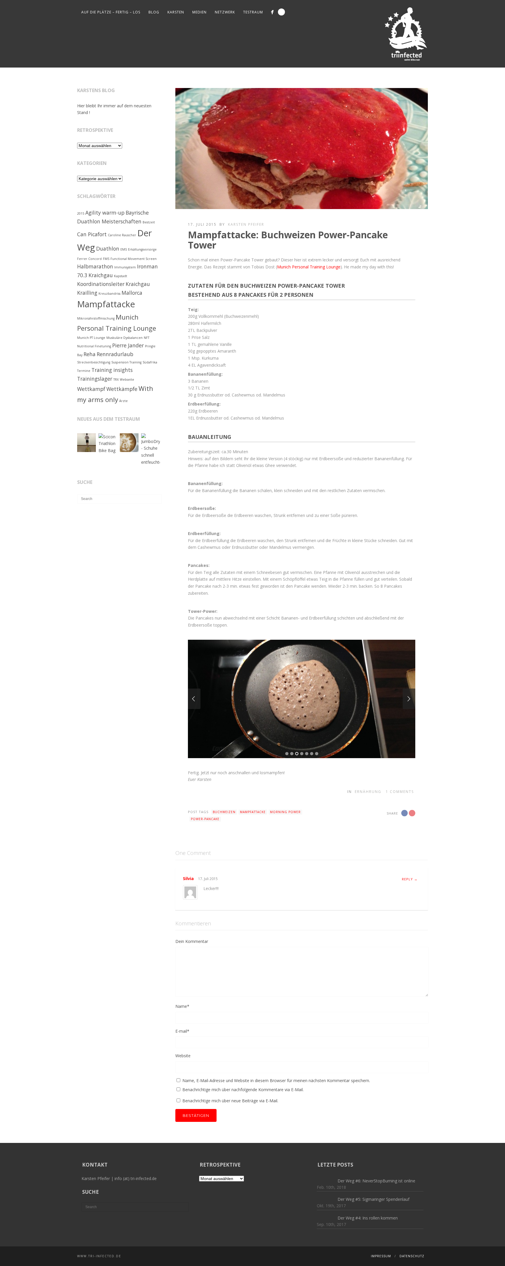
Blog (153, 12)
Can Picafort (92, 234)
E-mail (182, 1031)
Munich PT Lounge (91, 338)
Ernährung (368, 791)
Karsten (175, 12)
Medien (199, 12)
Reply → (410, 879)
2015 (80, 213)
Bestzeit (149, 222)
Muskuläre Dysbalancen (124, 338)
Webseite (127, 379)
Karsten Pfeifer (246, 224)
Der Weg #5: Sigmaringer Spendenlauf (373, 1199)
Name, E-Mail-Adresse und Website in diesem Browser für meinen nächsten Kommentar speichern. (276, 1080)
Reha (90, 354)
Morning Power (285, 812)
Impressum (381, 1256)
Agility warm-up (104, 212)
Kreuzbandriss (109, 294)
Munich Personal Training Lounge (308, 267)
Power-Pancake (205, 819)
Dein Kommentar (191, 941)
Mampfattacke (253, 812)
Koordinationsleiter (100, 283)
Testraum (253, 12)
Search (281, 11)
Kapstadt (120, 276)
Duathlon (107, 248)
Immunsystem (125, 267)
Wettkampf (91, 388)
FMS (106, 259)
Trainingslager (94, 378)
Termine (83, 371)
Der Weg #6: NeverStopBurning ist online (376, 1181)
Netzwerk (225, 12)
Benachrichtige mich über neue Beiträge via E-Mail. (230, 1100)
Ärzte (123, 401)
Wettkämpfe (121, 388)
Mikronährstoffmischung (96, 318)
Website (183, 1055)
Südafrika (150, 362)
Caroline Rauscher (122, 235)
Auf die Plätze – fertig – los (110, 12)
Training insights (112, 369)
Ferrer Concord (89, 259)
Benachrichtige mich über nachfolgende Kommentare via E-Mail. (243, 1089)
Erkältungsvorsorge (142, 249)
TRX (116, 379)
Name (182, 1006)
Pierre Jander (128, 345)
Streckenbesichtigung (93, 362)
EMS (123, 249)
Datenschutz (411, 1256)
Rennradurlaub (115, 354)
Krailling (87, 292)
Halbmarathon (95, 266)
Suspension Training (126, 362)
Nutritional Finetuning (94, 346)
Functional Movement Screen (133, 259)
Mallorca (132, 292)
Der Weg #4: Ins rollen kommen (368, 1218)
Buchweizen (224, 812)
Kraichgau (138, 283)
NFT (146, 338)
